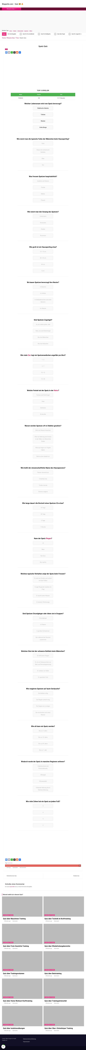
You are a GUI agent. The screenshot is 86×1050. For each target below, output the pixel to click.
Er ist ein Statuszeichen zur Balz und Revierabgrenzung (43, 663)
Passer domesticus (43, 472)
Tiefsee (43, 114)
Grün (43, 143)
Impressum (26, 1041)
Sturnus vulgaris (43, 491)
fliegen (48, 538)
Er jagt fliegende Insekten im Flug (43, 588)
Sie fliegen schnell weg (43, 699)
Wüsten (43, 121)
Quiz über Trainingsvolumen (13, 973)
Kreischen (43, 223)
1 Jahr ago (8, 867)
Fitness (4, 915)
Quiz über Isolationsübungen (14, 1028)
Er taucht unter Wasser (43, 595)
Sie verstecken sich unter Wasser (43, 714)
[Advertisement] (43, 20)
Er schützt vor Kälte (43, 671)
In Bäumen (43, 287)
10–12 (43, 372)
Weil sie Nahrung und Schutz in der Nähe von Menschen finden (43, 439)
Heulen (43, 229)
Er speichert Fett (43, 677)
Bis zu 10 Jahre (43, 737)
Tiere (6, 49)
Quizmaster (15, 867)
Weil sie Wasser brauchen (43, 430)
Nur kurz (43, 556)
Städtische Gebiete (43, 108)
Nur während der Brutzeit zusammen (43, 638)
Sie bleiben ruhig (43, 693)
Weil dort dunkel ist (43, 456)
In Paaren (43, 624)
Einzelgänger (43, 618)
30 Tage (43, 514)
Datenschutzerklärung (29, 1039)
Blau (43, 158)
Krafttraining (10, 915)
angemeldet (12, 886)
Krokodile (43, 414)
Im (43, 308)
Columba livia (43, 479)
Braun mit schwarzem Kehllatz (43, 151)
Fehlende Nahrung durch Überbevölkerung (43, 789)
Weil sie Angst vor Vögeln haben (43, 449)
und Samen (43, 181)
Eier (29, 355)
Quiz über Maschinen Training (14, 919)
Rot (43, 165)
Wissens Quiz (11, 9)
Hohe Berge (43, 127)
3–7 (43, 366)
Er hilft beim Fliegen (43, 655)
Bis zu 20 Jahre (43, 743)
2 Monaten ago (7, 921)
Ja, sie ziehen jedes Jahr (43, 324)
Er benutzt (43, 602)
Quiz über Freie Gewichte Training (16, 946)
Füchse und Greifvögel (43, 395)
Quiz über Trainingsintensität (55, 1001)
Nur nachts (43, 562)
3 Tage (43, 520)
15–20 (43, 379)
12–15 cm (43, 251)
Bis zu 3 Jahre (43, 731)
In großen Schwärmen (43, 631)
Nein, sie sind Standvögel (43, 331)
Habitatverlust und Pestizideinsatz (43, 767)
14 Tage (43, 507)
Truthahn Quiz (76, 875)
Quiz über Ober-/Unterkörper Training (58, 1028)
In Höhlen (43, 293)
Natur (56, 390)
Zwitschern (43, 216)
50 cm (43, 264)
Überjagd (43, 775)
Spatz (9, 862)
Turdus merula (43, 485)
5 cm (43, 271)
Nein (43, 549)
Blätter (43, 194)
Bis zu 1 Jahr (43, 750)
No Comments (23, 867)
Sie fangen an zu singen (43, 706)
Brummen (43, 235)
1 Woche (43, 527)
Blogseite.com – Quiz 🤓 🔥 (12, 4)
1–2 (43, 359)
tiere (11, 862)
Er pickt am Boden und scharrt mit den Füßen (43, 579)
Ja (43, 543)
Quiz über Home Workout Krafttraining (17, 1001)
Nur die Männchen (43, 337)
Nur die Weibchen (43, 343)
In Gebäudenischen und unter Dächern (43, 301)
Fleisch (43, 200)
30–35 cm (43, 258)
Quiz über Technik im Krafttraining (57, 919)
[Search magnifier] (80, 865)
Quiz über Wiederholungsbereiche (57, 946)
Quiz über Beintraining (52, 973)
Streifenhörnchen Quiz (12, 875)
